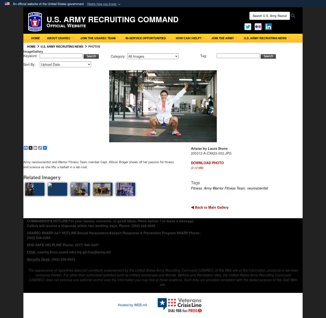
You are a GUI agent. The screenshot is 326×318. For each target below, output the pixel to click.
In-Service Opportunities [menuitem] (146, 38)
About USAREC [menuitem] (58, 38)
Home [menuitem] (35, 38)
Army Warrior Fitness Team (224, 188)
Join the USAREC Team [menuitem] (98, 38)
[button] (104, 3)
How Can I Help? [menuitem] (188, 38)
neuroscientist (257, 188)
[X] (247, 26)
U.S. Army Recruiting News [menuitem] (265, 38)
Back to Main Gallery (211, 207)
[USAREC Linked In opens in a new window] (269, 26)
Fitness (196, 188)
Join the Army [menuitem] (222, 38)
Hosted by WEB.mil (132, 304)
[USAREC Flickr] (258, 26)
